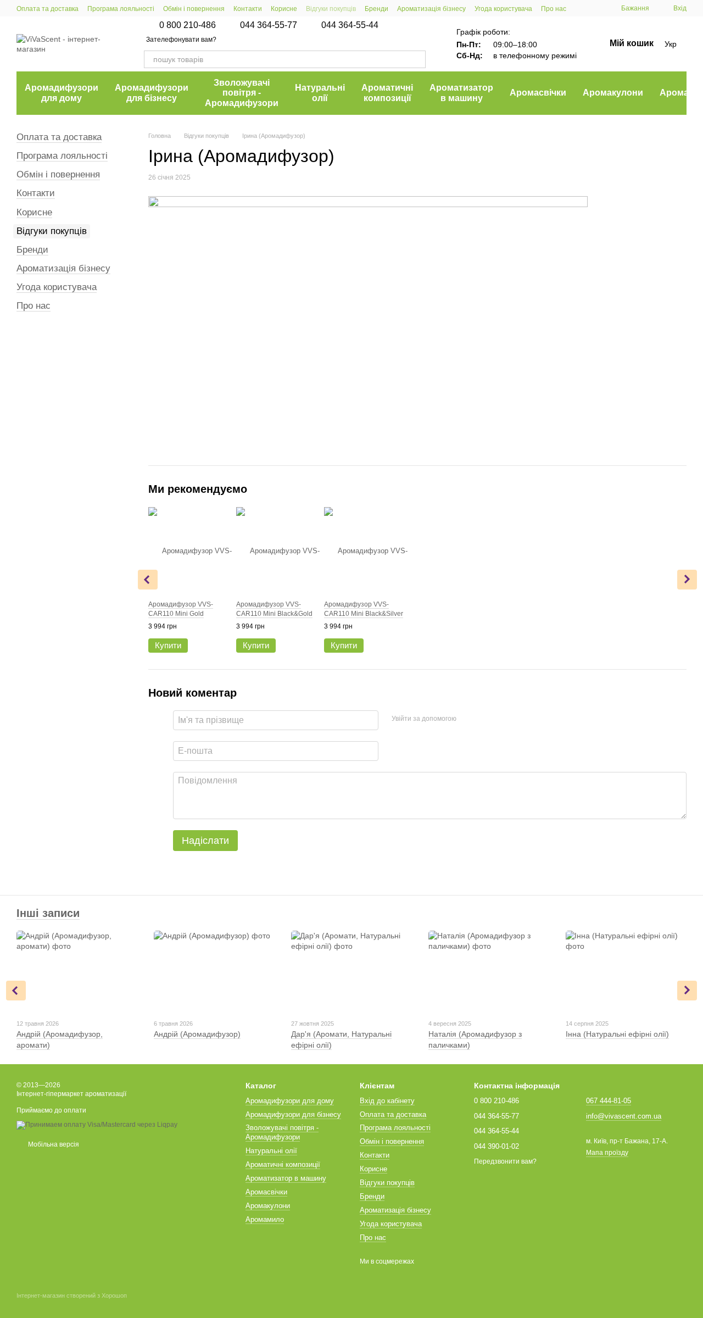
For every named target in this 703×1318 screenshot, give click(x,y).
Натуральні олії (320, 92)
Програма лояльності (120, 9)
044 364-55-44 (349, 25)
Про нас (553, 9)
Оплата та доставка (47, 9)
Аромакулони (613, 92)
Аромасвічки (538, 92)
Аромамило (265, 1219)
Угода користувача (503, 9)
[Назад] (148, 580)
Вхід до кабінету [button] (387, 1101)
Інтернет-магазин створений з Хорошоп (71, 1295)
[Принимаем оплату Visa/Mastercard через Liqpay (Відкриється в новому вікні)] (96, 1124)
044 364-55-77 (268, 25)
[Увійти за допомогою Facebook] (468, 718)
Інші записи (48, 913)
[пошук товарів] (417, 59)
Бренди (376, 9)
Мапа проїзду (607, 1152)
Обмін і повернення (194, 9)
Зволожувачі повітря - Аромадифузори (241, 93)
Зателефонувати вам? (181, 39)
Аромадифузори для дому (61, 92)
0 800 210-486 (187, 25)
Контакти (247, 9)
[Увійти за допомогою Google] (486, 718)
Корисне (284, 9)
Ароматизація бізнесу (431, 9)
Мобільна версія (52, 1144)
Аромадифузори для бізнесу (151, 92)
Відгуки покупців (331, 9)
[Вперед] (687, 580)
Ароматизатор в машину (461, 92)
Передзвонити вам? (505, 1161)
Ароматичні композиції (387, 92)
